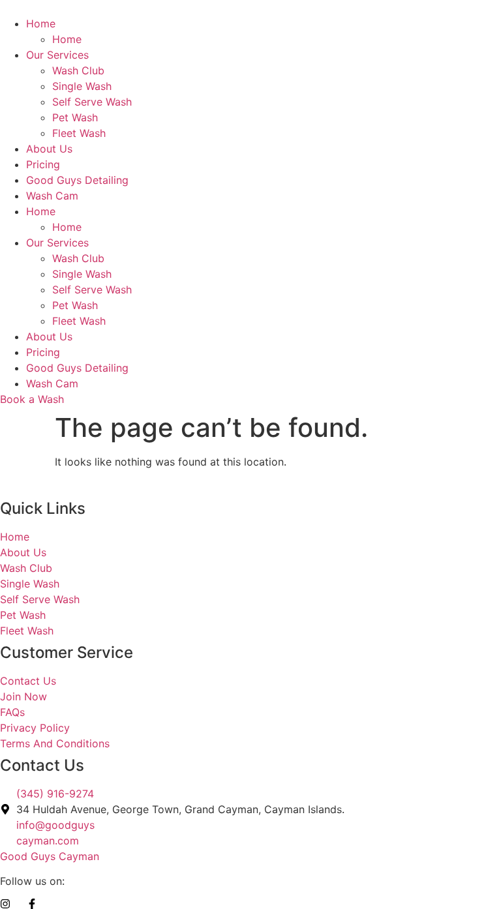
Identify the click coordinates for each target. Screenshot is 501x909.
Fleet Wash (79, 133)
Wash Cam (52, 195)
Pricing (43, 164)
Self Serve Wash (92, 101)
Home (40, 23)
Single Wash (82, 86)
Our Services (57, 54)
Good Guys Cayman (49, 856)
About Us (49, 148)
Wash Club (78, 70)
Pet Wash (75, 117)
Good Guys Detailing (77, 179)
